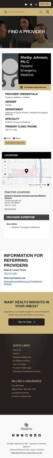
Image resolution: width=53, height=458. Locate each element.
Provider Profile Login (22, 368)
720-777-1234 (10, 273)
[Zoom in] (5, 162)
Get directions (10, 209)
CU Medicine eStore (21, 361)
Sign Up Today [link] (25, 322)
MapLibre (32, 185)
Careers (16, 353)
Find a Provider (19, 364)
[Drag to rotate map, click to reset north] (5, 169)
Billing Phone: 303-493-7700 (24, 389)
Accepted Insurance (20, 393)
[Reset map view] (5, 174)
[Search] (48, 12)
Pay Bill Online (18, 386)
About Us (17, 350)
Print (8, 138)
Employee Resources (22, 357)
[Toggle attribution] (48, 184)
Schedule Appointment (35, 87)
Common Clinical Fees (21, 396)
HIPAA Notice (16, 453)
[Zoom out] (5, 165)
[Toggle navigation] (41, 11)
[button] (26, 171)
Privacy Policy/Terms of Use (31, 453)
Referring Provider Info (15, 143)
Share (18, 138)
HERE (44, 185)
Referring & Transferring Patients (26, 371)
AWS (39, 185)
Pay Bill (46, 4)
